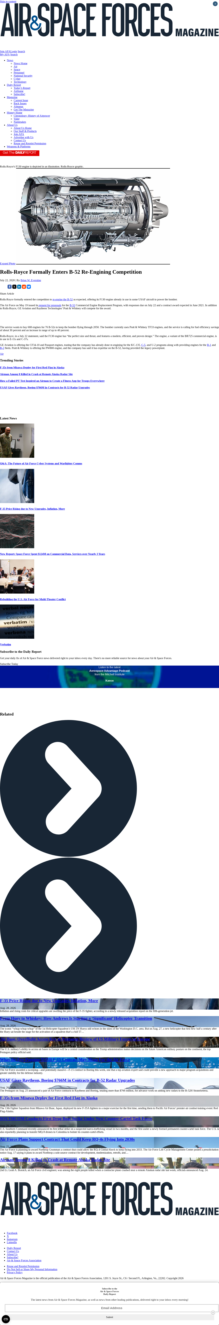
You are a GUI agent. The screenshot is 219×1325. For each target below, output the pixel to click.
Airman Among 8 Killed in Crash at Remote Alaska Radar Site (55, 1160)
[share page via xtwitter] (14, 287)
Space (17, 69)
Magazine (12, 97)
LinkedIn (12, 1242)
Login (13, 51)
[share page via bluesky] (29, 287)
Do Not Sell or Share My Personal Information (32, 1269)
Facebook (12, 1233)
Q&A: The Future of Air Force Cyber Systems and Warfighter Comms (41, 463)
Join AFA (5, 51)
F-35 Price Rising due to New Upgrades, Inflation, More (32, 508)
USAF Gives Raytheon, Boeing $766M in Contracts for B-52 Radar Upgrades (67, 1080)
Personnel (19, 72)
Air (15, 66)
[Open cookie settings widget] (6, 1319)
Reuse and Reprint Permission (30, 143)
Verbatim (5, 644)
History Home (14, 112)
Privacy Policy (15, 1272)
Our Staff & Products (25, 131)
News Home (20, 63)
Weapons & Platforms (18, 146)
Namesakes (20, 121)
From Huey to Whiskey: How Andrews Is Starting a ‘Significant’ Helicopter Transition (76, 1018)
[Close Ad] (213, 1312)
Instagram (12, 1239)
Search (21, 51)
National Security (23, 75)
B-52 (72, 305)
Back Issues (20, 103)
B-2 (2, 348)
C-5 (143, 344)
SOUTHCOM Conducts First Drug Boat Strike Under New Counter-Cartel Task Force (76, 1118)
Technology (20, 81)
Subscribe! (19, 94)
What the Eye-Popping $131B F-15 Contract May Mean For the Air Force (65, 1059)
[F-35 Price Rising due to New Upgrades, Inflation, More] (17, 502)
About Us (12, 125)
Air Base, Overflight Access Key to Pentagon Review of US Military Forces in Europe (75, 1039)
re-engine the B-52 (63, 299)
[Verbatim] (17, 637)
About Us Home (23, 128)
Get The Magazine (24, 109)
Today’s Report (22, 88)
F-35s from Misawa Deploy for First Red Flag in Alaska (49, 1098)
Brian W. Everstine (31, 280)
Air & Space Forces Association (24, 1260)
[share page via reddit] (24, 287)
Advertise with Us (23, 137)
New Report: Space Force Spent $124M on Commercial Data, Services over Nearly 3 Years (52, 554)
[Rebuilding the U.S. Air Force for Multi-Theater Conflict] (17, 592)
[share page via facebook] (10, 287)
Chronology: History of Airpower (32, 115)
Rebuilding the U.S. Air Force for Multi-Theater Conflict (33, 599)
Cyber (17, 78)
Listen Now (109, 686)
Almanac (18, 106)
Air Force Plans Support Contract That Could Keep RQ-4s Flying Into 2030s (67, 1139)
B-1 (209, 344)
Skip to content (8, 1)
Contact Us (20, 140)
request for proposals (49, 305)
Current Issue (21, 100)
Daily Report (14, 84)
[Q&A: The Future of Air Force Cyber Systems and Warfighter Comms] (17, 456)
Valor (17, 118)
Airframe (18, 91)
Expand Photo (7, 263)
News (10, 60)
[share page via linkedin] (19, 287)
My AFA (5, 54)
